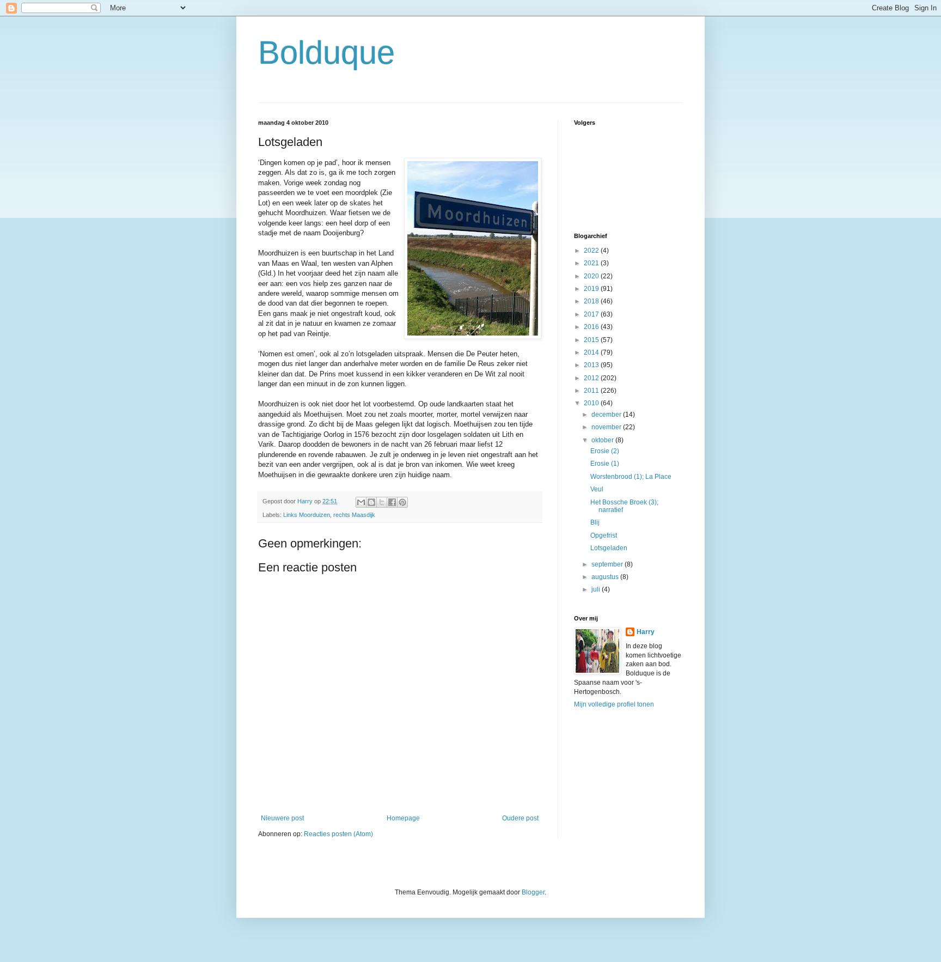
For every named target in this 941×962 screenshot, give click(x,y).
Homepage (403, 818)
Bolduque (326, 52)
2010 (592, 403)
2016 (592, 327)
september (608, 564)
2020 (592, 276)
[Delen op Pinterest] (402, 502)
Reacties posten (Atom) (338, 834)
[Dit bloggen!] (371, 502)
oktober (603, 440)
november (607, 427)
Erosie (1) (604, 463)
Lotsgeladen (608, 548)
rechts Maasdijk (354, 515)
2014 (592, 352)
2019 (592, 289)
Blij (595, 522)
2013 (592, 365)
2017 (592, 314)
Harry (646, 632)
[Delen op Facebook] (392, 502)
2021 (592, 263)
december (607, 414)
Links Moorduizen (306, 515)
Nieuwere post (282, 818)
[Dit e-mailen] (361, 502)
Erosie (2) (604, 451)
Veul (596, 489)
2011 (592, 390)
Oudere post (520, 818)
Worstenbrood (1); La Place (630, 476)
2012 (592, 378)
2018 (592, 301)
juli (596, 589)
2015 (592, 340)
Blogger (533, 892)
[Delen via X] (381, 502)
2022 (592, 250)
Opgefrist (603, 535)
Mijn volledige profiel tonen (614, 704)
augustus (605, 577)
